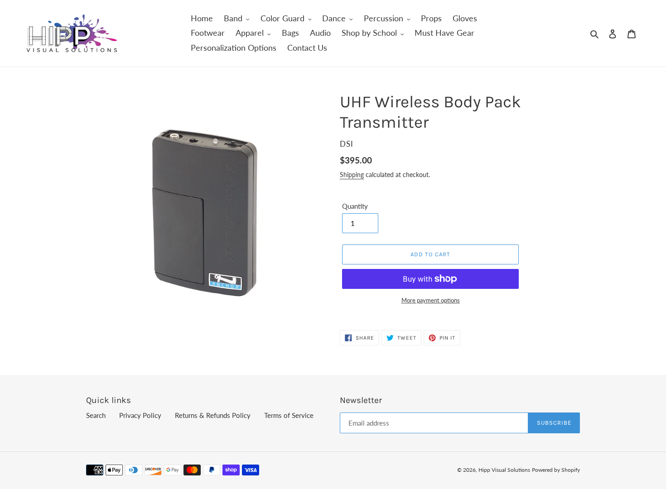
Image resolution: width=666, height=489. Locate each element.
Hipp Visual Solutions (504, 469)
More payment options (430, 300)
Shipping (352, 174)
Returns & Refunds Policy (213, 415)
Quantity (355, 206)
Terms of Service (289, 415)
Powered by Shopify (556, 469)
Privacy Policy (140, 415)
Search (96, 415)
